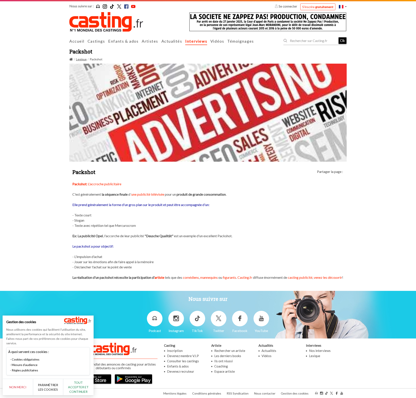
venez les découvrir (328, 277)
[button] (343, 7)
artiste (159, 277)
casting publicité (300, 277)
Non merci (17, 387)
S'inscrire (317, 7)
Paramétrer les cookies (48, 387)
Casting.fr (244, 277)
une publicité (140, 194)
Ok (342, 40)
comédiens (191, 277)
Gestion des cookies (295, 393)
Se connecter (288, 6)
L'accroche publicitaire (96, 184)
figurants (229, 277)
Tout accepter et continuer (78, 387)
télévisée (157, 194)
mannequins (209, 277)
